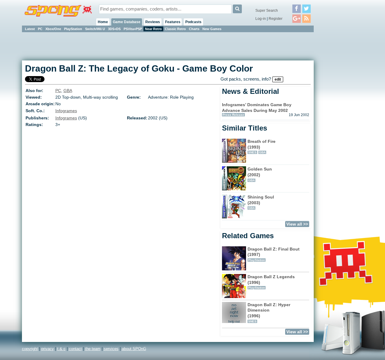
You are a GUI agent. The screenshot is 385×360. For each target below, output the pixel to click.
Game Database (126, 22)
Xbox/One (53, 29)
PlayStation (73, 29)
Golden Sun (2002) (260, 174)
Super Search (266, 10)
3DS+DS (114, 29)
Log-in (260, 19)
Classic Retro (175, 29)
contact (75, 348)
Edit (278, 79)
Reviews (152, 22)
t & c (61, 348)
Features (172, 22)
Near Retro (153, 29)
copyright (30, 348)
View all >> (297, 224)
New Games (211, 29)
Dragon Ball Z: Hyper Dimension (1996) (269, 312)
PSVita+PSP (133, 29)
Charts (194, 29)
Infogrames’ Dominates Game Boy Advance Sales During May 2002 (256, 107)
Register (275, 19)
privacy (47, 348)
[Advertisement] (341, 123)
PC (40, 29)
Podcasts (193, 22)
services (111, 348)
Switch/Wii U (95, 29)
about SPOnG (134, 348)
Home (103, 22)
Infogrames (66, 110)
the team (92, 348)
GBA (67, 90)
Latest (30, 29)
